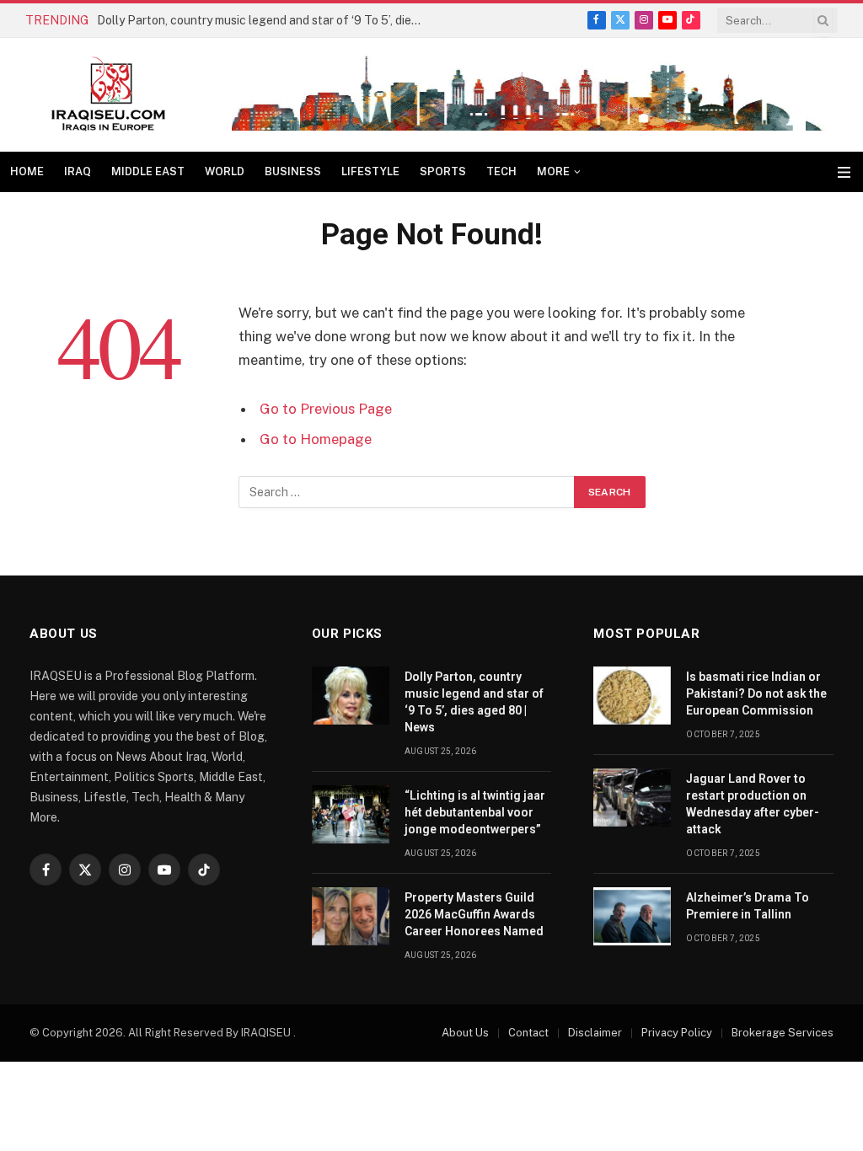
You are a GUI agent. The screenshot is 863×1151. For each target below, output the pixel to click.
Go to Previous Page (326, 408)
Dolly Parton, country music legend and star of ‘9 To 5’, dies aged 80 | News (265, 20)
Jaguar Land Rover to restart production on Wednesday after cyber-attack (752, 804)
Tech (501, 171)
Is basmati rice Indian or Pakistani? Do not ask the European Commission (756, 693)
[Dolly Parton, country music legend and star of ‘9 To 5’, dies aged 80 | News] (350, 696)
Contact (528, 1032)
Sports (443, 171)
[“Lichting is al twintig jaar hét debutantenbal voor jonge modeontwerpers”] (350, 814)
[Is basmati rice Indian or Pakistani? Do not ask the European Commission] (632, 696)
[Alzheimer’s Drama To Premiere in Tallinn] (632, 916)
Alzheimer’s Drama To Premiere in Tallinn (747, 906)
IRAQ (77, 171)
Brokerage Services (783, 1032)
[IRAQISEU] (108, 95)
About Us (465, 1032)
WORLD (224, 171)
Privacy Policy (676, 1032)
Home (27, 171)
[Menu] (844, 172)
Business (293, 171)
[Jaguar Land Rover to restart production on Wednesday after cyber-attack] (632, 797)
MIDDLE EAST (148, 171)
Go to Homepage (316, 439)
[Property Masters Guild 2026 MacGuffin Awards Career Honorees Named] (350, 916)
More (553, 171)
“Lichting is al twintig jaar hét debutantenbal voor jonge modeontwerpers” (475, 812)
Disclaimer (595, 1032)
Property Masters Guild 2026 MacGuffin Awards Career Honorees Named (474, 914)
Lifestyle (370, 171)
